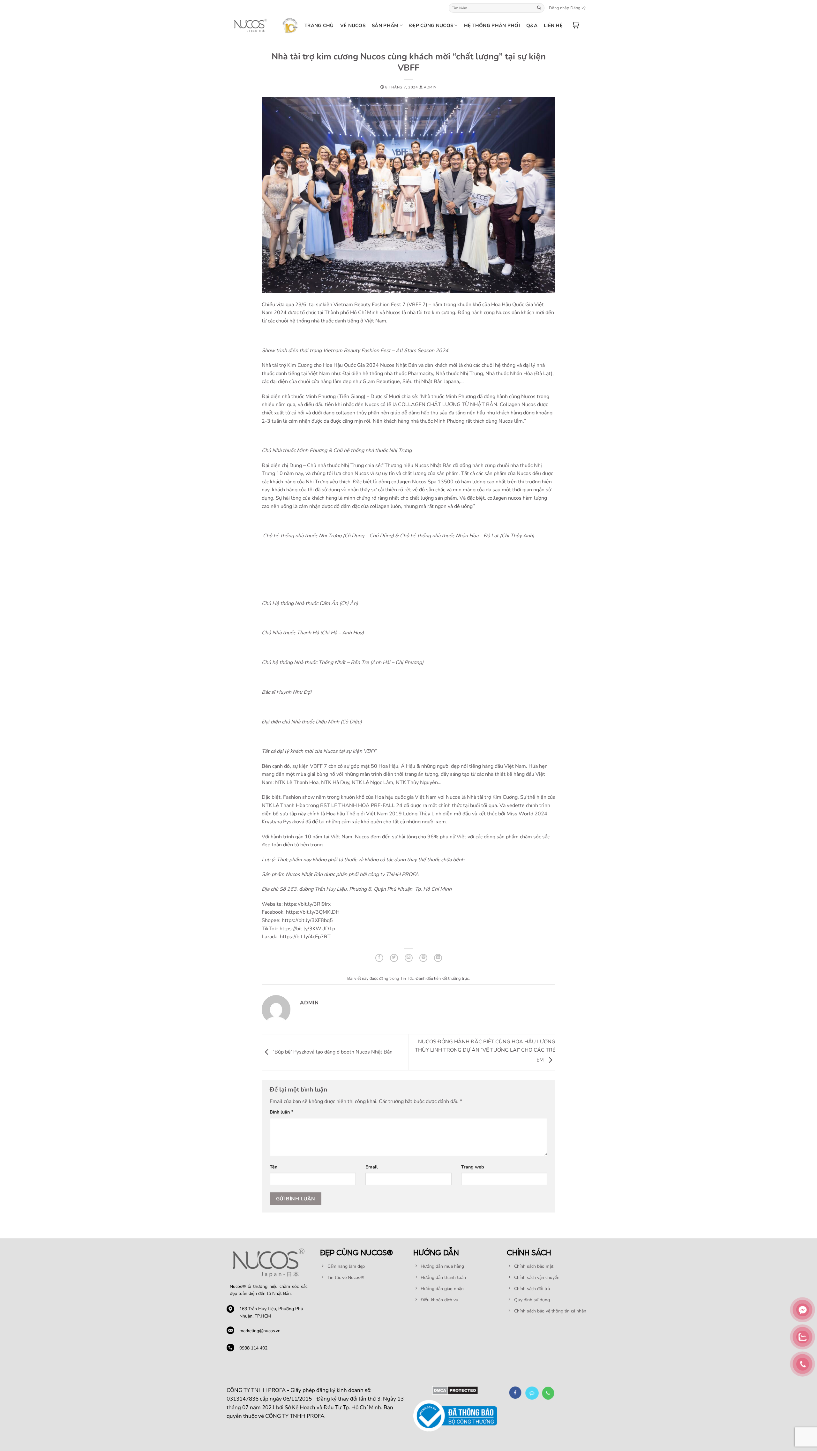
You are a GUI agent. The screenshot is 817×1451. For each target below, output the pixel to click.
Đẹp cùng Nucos (431, 25)
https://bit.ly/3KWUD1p (307, 928)
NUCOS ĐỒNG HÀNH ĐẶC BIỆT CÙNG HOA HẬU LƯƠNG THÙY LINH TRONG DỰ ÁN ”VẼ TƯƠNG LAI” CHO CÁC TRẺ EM (485, 1050)
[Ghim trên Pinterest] (423, 958)
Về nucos (352, 25)
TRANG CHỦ (319, 25)
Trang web (472, 1167)
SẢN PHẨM (385, 25)
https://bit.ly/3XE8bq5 (307, 920)
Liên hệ (553, 25)
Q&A (531, 25)
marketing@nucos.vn (260, 1331)
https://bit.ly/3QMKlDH (313, 912)
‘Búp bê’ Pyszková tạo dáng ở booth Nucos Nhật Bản (332, 1051)
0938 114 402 (253, 1348)
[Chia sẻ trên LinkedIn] (438, 958)
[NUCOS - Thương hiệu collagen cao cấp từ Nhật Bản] (250, 26)
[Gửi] (539, 8)
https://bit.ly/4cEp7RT (305, 936)
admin (430, 87)
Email (371, 1167)
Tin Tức (407, 978)
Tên (273, 1167)
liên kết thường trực (451, 978)
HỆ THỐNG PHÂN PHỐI (492, 25)
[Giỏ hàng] (575, 26)
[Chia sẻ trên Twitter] (394, 958)
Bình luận (281, 1112)
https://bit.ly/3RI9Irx (307, 904)
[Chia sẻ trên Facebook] (379, 958)
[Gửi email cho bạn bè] (409, 958)
